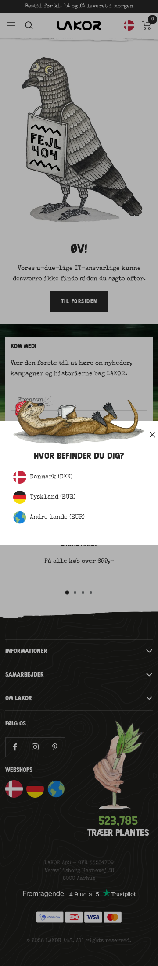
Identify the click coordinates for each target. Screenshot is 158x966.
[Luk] (152, 435)
